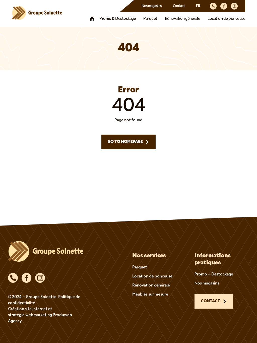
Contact (179, 6)
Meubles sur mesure (150, 295)
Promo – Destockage (214, 274)
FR (198, 6)
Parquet (150, 19)
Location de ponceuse (226, 19)
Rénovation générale (182, 19)
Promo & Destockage (117, 19)
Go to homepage (125, 142)
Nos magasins (152, 6)
